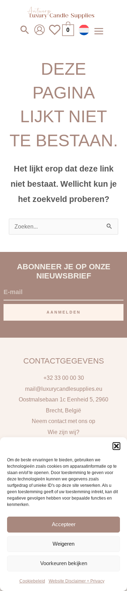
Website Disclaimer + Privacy (76, 581)
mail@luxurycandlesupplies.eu (63, 388)
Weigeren (63, 544)
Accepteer (63, 524)
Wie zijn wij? (63, 432)
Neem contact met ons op (63, 421)
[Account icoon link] (39, 29)
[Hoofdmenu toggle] (98, 31)
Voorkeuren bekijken (63, 563)
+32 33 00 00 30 (63, 378)
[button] (116, 446)
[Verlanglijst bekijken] (55, 34)
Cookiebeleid (32, 581)
